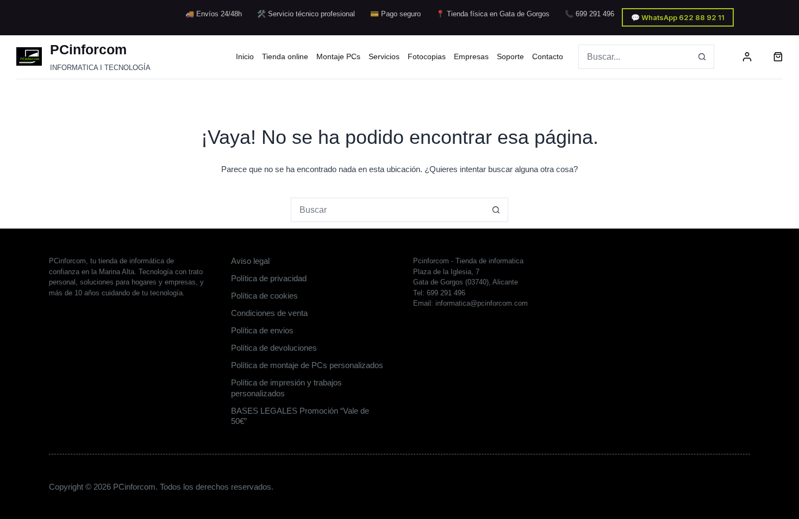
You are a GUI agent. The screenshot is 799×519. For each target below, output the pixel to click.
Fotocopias (427, 56)
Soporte (510, 56)
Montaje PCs (338, 56)
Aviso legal (250, 260)
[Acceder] (747, 56)
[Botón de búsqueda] (702, 56)
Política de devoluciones (274, 347)
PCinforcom (88, 49)
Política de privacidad (269, 278)
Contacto (547, 56)
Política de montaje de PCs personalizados (307, 365)
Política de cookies (264, 295)
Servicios (384, 56)
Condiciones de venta (269, 313)
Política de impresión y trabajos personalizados (286, 388)
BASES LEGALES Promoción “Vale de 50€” (300, 416)
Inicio (245, 56)
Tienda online (285, 56)
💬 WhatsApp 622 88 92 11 (678, 17)
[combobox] (634, 57)
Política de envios (262, 330)
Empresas (471, 56)
